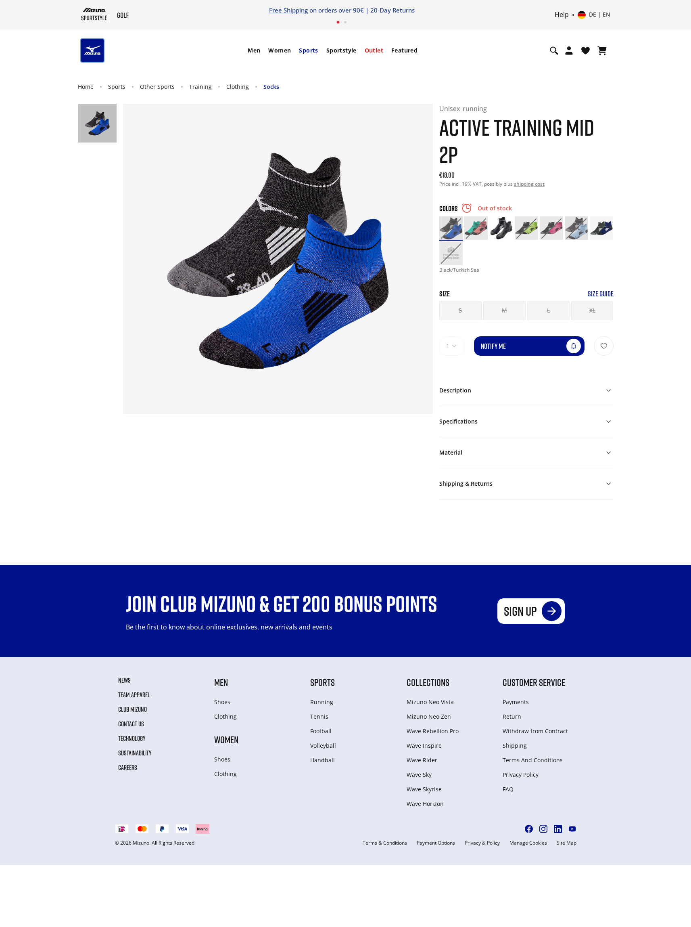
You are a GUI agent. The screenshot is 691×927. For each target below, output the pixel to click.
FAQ (508, 789)
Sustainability (135, 753)
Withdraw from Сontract (535, 731)
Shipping (515, 745)
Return (512, 716)
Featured (404, 50)
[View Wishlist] (585, 50)
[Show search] (554, 50)
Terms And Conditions (533, 760)
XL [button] (592, 310)
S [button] (460, 310)
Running (321, 702)
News (124, 680)
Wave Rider (422, 760)
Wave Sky (419, 774)
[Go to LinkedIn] (558, 829)
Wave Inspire (424, 745)
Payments (516, 702)
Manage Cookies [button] (528, 843)
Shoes (222, 702)
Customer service (534, 682)
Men (254, 50)
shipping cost (529, 183)
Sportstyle (341, 50)
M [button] (504, 310)
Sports (308, 50)
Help (562, 14)
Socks (271, 86)
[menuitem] (254, 50)
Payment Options (436, 843)
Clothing (237, 86)
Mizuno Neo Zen (429, 716)
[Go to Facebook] (529, 829)
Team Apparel (134, 695)
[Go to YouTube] (572, 829)
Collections (428, 682)
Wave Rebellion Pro (433, 731)
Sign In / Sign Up (496, 10)
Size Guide (601, 293)
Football (321, 731)
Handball (322, 760)
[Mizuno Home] (94, 14)
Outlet (374, 50)
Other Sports (157, 86)
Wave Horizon (425, 803)
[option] (451, 228)
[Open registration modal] (569, 50)
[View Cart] (602, 50)
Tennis (319, 716)
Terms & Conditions (385, 843)
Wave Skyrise (424, 789)
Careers (127, 767)
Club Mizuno (132, 709)
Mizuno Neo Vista (430, 702)
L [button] (548, 310)
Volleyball (323, 745)
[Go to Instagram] (543, 829)
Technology (132, 738)
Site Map (566, 843)
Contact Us (131, 724)
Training (200, 86)
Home (86, 86)
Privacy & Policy (482, 843)
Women (279, 50)
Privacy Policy (521, 774)
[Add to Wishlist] (604, 346)
